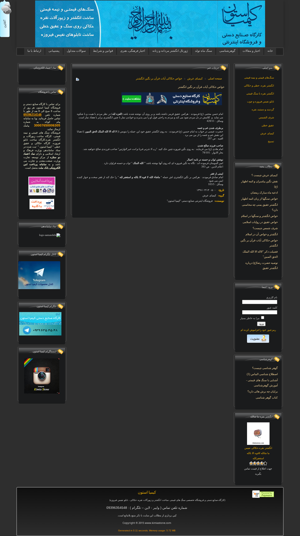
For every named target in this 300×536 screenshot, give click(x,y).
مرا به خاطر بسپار (250, 318)
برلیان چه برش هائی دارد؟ (263, 391)
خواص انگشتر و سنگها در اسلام (259, 216)
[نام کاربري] (259, 302)
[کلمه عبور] (259, 312)
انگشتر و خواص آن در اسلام (262, 234)
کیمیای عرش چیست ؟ (264, 175)
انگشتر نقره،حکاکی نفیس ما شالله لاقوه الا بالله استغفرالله (258, 453)
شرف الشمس (266, 117)
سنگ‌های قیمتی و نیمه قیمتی (259, 77)
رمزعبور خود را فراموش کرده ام (258, 329)
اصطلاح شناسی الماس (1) (262, 374)
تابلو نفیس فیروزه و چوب (260, 101)
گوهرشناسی (227, 50)
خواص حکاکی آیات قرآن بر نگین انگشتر (159, 78)
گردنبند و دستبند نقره (263, 109)
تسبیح (271, 141)
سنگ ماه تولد (203, 50)
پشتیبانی (54, 50)
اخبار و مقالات (251, 50)
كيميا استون (147, 492)
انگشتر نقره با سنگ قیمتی (260, 93)
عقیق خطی (268, 125)
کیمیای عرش (267, 133)
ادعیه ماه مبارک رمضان (264, 192)
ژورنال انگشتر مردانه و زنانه (170, 50)
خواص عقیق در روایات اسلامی (260, 222)
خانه (270, 50)
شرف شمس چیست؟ (265, 228)
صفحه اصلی (215, 78)
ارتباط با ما (34, 50)
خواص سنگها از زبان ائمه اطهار (259, 198)
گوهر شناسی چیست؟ (265, 368)
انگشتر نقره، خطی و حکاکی (259, 85)
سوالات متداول (76, 50)
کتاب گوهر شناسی (267, 397)
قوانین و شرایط (103, 50)
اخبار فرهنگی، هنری (132, 50)
